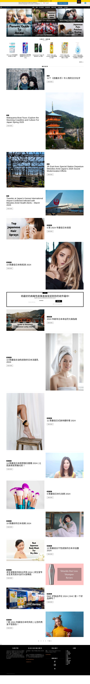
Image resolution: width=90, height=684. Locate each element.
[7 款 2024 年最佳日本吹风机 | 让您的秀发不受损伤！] (65, 624)
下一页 (49, 640)
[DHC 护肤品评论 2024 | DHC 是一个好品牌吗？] (25, 598)
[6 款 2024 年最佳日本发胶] (25, 228)
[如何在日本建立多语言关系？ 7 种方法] (71, 15)
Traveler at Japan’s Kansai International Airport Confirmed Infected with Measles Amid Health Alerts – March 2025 (24, 201)
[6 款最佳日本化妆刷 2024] (25, 495)
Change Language (63, 3)
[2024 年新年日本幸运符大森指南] (25, 320)
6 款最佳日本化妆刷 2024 (58, 494)
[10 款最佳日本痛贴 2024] (71, 30)
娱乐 (67, 655)
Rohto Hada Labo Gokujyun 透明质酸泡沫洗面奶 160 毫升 (78, 56)
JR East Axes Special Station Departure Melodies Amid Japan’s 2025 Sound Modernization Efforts (65, 168)
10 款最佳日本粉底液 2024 (18, 265)
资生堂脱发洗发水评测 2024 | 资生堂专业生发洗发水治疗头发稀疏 (24, 573)
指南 (37, 7)
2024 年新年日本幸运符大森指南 (62, 319)
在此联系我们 (48, 654)
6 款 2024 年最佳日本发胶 (59, 227)
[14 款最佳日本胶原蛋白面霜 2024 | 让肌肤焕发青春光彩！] (65, 465)
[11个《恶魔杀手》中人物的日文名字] (25, 79)
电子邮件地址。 (41, 300)
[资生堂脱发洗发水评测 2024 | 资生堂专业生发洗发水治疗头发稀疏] (65, 574)
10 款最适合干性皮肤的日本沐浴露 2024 (63, 549)
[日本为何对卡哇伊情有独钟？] (45, 30)
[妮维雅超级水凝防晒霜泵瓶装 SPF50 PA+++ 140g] (25, 48)
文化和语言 (41, 7)
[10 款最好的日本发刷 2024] (65, 524)
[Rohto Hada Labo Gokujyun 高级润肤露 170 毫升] (51, 48)
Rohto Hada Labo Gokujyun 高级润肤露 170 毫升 (51, 56)
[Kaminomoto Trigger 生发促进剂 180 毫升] (38, 48)
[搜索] (88, 7)
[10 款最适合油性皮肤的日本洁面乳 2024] (65, 361)
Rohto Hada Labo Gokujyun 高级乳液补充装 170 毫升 (65, 56)
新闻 (67, 664)
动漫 (48, 75)
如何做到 (68, 661)
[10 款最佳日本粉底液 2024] (65, 266)
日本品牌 (66, 7)
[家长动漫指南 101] (19, 22)
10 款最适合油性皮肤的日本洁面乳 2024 (22, 361)
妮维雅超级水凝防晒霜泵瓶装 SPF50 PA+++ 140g (25, 56)
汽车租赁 (68, 652)
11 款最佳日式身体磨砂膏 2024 (61, 420)
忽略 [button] (51, 0)
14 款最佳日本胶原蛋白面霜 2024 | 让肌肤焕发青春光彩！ (23, 464)
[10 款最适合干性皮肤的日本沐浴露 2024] (25, 550)
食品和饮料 (47, 7)
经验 (33, 7)
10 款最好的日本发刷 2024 (18, 523)
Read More (50, 81)
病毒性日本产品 (43, 0)
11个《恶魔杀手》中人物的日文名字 (63, 78)
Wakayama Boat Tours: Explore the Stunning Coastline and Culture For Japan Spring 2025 (22, 119)
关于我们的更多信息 (30, 659)
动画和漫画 (60, 7)
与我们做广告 (28, 661)
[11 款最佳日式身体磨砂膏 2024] (25, 421)
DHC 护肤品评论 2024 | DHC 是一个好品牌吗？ (65, 597)
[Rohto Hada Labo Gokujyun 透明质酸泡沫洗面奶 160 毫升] (78, 48)
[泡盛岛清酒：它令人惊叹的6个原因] (45, 15)
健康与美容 (53, 7)
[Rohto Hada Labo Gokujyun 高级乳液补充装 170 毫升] (64, 48)
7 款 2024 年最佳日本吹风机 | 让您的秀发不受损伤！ (24, 623)
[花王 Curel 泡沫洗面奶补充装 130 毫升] (12, 48)
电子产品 (68, 654)
